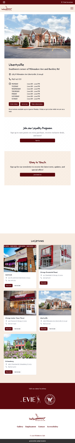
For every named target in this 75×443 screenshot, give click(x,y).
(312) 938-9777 (46, 278)
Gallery (20, 426)
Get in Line (25, 104)
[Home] (6, 8)
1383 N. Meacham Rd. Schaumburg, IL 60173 (19, 364)
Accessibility (52, 426)
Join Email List (41, 175)
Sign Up (42, 141)
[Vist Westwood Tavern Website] (50, 399)
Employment (30, 426)
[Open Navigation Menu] (72, 8)
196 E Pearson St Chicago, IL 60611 (17, 321)
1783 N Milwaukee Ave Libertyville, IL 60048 (55, 321)
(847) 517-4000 (12, 367)
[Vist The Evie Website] (30, 399)
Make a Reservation (38, 104)
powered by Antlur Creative (37, 441)
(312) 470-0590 (12, 323)
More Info (8, 285)
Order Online (14, 104)
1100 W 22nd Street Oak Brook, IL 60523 (19, 278)
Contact (41, 426)
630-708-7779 (12, 280)
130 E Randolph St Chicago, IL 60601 (53, 275)
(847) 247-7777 (46, 323)
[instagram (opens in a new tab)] (4, 2)
